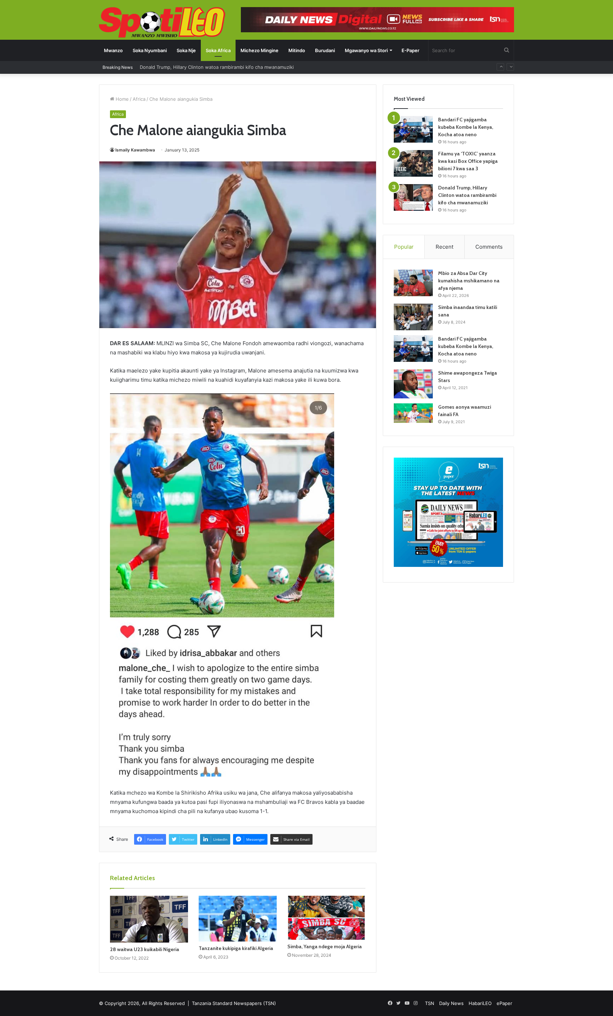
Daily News (451, 1003)
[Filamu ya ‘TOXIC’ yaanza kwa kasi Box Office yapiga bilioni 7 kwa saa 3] (413, 163)
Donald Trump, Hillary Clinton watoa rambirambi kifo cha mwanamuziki (467, 195)
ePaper (504, 1003)
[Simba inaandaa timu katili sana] (413, 317)
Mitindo (296, 50)
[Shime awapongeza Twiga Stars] (413, 383)
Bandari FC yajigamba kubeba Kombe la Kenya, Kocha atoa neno (465, 127)
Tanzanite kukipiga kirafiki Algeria (236, 948)
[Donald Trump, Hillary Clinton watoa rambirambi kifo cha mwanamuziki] (413, 197)
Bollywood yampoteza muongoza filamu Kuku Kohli (195, 67)
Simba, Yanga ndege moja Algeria (324, 946)
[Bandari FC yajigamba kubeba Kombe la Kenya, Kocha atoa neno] (413, 129)
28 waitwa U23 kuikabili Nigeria (144, 949)
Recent (444, 246)
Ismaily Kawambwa (135, 150)
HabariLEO (480, 1003)
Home (121, 99)
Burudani (325, 50)
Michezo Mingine (259, 50)
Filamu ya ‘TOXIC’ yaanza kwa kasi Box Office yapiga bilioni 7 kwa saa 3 (468, 161)
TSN (429, 1003)
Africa (139, 99)
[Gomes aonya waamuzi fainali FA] (413, 413)
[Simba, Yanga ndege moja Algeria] (326, 918)
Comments (489, 246)
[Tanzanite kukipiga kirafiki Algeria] (238, 919)
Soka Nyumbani (150, 50)
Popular (404, 246)
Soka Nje (186, 50)
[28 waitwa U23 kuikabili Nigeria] (149, 919)
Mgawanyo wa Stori (366, 50)
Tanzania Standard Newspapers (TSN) (234, 1003)
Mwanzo (113, 50)
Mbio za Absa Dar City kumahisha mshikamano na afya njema (468, 280)
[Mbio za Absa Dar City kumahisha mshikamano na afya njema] (413, 283)
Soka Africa (218, 50)
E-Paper (410, 50)
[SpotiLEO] (162, 23)
